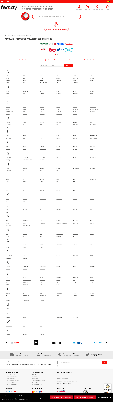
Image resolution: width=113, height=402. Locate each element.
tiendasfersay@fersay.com (64, 383)
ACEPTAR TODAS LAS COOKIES (85, 397)
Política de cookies (10, 378)
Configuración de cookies (12, 380)
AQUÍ (17, 399)
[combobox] (56, 65)
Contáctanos (35, 378)
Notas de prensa (36, 382)
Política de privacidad (11, 376)
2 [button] (57, 54)
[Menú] (110, 384)
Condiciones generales (11, 382)
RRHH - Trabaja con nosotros (39, 375)
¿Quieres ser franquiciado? (38, 380)
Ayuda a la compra (12, 372)
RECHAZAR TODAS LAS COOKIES (61, 397)
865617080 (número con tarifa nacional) (67, 381)
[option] (44, 47)
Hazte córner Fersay (37, 384)
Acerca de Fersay (37, 372)
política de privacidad (70, 365)
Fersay (9, 7)
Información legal (10, 375)
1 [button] (55, 54)
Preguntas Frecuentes (11, 384)
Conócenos (34, 376)
